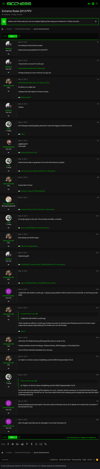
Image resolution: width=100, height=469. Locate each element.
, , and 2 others (38, 283)
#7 (98, 159)
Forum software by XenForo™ (21, 466)
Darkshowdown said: (27, 314)
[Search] (97, 3)
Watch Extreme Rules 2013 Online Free (31, 68)
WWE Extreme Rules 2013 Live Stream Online (33, 83)
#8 (98, 177)
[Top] (93, 460)
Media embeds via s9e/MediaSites (54, 466)
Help (84, 460)
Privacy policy (76, 460)
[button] (3, 3)
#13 (97, 271)
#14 (97, 289)
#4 (98, 104)
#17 (97, 356)
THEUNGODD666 (8, 147)
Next (12, 36)
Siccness (5, 460)
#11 (97, 234)
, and (32, 191)
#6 (98, 141)
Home (89, 460)
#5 (98, 122)
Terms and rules (64, 460)
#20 (97, 420)
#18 (97, 375)
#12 (97, 253)
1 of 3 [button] (4, 36)
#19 (97, 401)
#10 (97, 216)
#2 (98, 60)
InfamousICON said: (27, 381)
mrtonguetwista (8, 204)
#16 (97, 337)
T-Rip (8, 129)
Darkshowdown (8, 296)
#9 (98, 197)
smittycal (7, 14)
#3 (98, 79)
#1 (98, 42)
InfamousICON (8, 86)
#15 (97, 308)
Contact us (54, 460)
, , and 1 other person (37, 171)
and (28, 152)
